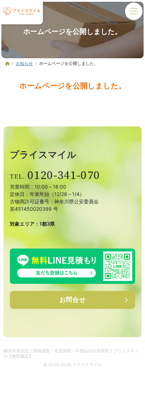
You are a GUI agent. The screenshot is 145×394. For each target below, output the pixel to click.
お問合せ (72, 299)
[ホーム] (7, 63)
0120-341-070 (63, 175)
